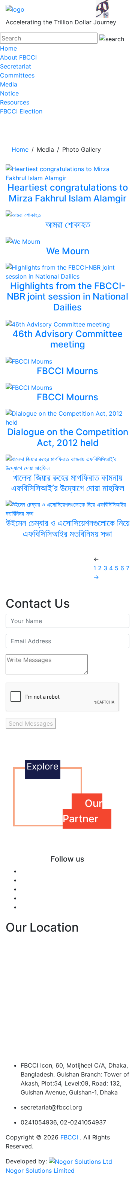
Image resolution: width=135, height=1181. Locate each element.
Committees (17, 75)
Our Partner (82, 811)
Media (8, 84)
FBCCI (69, 1137)
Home (8, 48)
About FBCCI (18, 57)
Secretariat (15, 66)
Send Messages (31, 723)
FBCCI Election (21, 111)
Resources (14, 102)
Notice (9, 93)
